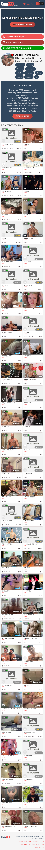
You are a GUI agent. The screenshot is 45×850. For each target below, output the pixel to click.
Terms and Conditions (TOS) (29, 844)
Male (3, 145)
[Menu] (29, 4)
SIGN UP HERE (22, 116)
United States (8, 148)
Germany (7, 219)
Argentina (7, 525)
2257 (42, 844)
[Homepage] (9, 4)
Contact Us (39, 847)
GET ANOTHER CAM (22, 24)
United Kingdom (9, 619)
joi (36, 77)
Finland (27, 548)
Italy (5, 431)
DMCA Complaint (25, 841)
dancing (30, 65)
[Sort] (25, 4)
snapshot (29, 77)
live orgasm (30, 69)
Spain (27, 619)
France (6, 313)
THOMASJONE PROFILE (15, 37)
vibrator (39, 73)
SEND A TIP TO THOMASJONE (18, 48)
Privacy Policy (38, 841)
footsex (19, 77)
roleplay (19, 73)
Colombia (28, 172)
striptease (29, 73)
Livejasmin (20, 65)
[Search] (33, 4)
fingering (20, 69)
